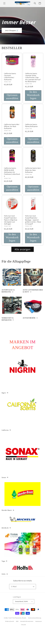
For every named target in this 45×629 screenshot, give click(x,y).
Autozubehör (29, 318)
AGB (17, 621)
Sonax (4, 477)
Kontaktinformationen (26, 621)
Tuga (3, 561)
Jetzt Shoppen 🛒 (12, 30)
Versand (23, 624)
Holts (3, 574)
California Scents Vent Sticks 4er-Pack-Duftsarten (33, 170)
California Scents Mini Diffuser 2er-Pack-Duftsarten (11, 126)
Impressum (38, 621)
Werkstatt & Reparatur (8, 319)
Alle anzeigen (22, 249)
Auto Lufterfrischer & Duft (33, 291)
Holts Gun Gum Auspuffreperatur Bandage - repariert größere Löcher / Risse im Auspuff (33, 220)
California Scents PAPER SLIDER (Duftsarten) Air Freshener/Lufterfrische (12, 172)
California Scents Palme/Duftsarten (31, 125)
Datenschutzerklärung (34, 618)
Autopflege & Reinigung (8, 291)
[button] (4, 3)
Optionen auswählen (12, 97)
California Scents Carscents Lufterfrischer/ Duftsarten (10, 76)
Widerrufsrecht (9, 621)
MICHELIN (5, 528)
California (5, 430)
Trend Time (11, 618)
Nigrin (4, 393)
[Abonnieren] (33, 586)
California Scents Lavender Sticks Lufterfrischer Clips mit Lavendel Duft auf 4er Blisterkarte (33, 77)
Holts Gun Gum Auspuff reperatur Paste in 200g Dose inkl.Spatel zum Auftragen (10, 220)
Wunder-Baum (7, 510)
